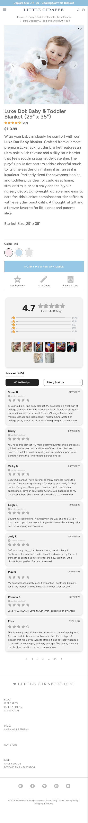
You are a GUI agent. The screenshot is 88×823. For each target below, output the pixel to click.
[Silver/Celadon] (29, 252)
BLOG (7, 699)
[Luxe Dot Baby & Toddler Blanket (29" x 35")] (44, 64)
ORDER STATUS (12, 763)
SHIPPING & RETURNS (16, 729)
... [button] (69, 420)
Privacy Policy (71, 800)
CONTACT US (11, 710)
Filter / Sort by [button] (55, 382)
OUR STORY (10, 744)
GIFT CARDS (11, 703)
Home (20, 17)
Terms (61, 800)
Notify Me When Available (44, 266)
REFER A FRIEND (13, 707)
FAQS (7, 760)
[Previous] (14, 65)
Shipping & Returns (44, 803)
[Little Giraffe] (44, 10)
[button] (16, 123)
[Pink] (8, 252)
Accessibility (51, 800)
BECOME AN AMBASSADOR (19, 767)
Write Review (22, 382)
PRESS (7, 725)
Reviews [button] (15, 373)
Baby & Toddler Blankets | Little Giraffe (50, 17)
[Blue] (19, 252)
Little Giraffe (22, 800)
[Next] (73, 65)
